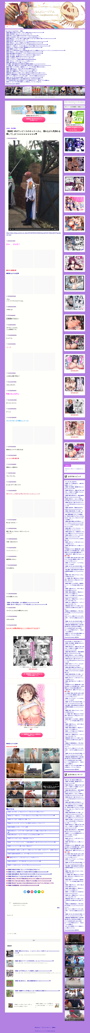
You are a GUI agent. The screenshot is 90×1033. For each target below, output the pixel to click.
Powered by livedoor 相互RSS (13, 83)
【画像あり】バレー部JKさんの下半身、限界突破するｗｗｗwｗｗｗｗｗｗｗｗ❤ (24, 47)
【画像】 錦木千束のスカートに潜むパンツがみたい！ (18, 62)
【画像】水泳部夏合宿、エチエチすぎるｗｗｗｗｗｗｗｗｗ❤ (22, 885)
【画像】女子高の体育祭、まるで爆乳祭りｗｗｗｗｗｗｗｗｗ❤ (22, 602)
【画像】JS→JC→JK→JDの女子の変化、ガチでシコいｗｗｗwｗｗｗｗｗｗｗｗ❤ (24, 77)
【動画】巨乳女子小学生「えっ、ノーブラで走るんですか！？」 (23, 869)
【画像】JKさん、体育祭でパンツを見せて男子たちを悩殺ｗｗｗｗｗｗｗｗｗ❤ (27, 872)
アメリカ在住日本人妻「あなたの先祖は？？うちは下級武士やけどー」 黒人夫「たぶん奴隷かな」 (28, 80)
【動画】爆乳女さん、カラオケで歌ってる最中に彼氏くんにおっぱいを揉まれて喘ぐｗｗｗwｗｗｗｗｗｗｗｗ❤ (31, 38)
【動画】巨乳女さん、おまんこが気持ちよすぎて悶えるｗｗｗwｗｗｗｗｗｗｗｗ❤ (24, 43)
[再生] (10, 229)
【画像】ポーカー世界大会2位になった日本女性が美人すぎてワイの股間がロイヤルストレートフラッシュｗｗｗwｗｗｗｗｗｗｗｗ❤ (35, 50)
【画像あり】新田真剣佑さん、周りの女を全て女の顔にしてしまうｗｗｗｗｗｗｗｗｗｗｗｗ (26, 74)
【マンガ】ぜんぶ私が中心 (71, 481)
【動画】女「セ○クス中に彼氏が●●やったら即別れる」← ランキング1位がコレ (24, 81)
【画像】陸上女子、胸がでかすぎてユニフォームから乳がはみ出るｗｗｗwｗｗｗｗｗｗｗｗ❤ (27, 41)
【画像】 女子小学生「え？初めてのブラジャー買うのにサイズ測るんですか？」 (23, 55)
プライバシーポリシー (46, 1027)
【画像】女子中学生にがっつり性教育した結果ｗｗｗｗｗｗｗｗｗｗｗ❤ (33, 971)
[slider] (32, 229)
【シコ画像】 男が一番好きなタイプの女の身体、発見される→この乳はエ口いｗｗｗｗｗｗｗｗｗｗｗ (28, 65)
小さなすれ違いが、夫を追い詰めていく (73, 641)
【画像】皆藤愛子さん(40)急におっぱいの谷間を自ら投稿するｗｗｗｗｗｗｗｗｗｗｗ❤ (37, 990)
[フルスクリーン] (57, 229)
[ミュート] (55, 229)
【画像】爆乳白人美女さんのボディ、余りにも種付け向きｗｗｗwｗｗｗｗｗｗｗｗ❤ (25, 32)
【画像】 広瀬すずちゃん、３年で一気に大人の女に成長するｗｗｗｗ (21, 68)
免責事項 (53, 1027)
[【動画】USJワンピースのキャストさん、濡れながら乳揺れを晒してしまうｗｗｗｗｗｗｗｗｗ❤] (35, 891)
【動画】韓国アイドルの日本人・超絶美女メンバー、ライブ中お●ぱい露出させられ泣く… (26, 66)
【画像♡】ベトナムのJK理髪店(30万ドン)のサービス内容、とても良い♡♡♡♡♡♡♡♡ (74, 835)
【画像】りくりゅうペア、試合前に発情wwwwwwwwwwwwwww (21, 59)
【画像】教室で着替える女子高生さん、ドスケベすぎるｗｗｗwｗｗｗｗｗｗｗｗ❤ (24, 53)
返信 (58, 907)
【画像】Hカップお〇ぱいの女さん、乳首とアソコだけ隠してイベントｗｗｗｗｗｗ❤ (28, 881)
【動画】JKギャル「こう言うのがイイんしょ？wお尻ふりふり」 (20, 61)
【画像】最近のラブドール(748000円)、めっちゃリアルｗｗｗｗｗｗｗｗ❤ (34, 961)
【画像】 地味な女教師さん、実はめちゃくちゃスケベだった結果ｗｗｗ (21, 69)
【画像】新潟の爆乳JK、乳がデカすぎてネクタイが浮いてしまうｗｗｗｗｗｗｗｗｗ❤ (29, 874)
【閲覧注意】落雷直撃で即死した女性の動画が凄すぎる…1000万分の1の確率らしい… (25, 78)
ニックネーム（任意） (12, 933)
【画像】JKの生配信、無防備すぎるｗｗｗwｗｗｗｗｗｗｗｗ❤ (20, 56)
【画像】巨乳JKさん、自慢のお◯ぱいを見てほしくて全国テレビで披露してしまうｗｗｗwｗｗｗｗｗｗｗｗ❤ (74, 492)
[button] (34, 185)
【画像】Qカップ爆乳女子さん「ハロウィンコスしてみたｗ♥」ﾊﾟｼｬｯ (21, 71)
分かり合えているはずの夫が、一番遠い (14, 31)
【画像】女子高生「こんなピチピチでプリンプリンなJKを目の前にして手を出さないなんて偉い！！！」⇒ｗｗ (74, 821)
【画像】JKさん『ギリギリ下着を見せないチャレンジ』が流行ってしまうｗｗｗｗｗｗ (29, 878)
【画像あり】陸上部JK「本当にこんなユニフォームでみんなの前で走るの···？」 (23, 37)
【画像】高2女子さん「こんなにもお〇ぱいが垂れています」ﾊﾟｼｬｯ (23, 876)
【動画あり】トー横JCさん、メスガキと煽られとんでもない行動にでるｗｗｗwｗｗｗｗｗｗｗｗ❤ (28, 46)
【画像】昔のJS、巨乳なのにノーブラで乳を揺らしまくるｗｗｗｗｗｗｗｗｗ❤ (26, 604)
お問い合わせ (37, 1027)
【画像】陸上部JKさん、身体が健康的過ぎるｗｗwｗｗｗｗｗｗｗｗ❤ (32, 981)
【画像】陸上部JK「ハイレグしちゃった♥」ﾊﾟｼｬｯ (17, 40)
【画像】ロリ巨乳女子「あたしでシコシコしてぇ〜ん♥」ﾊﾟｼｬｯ (20, 57)
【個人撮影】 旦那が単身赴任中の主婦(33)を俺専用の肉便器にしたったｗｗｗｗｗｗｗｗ (25, 63)
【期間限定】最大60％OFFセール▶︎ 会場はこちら (34, 119)
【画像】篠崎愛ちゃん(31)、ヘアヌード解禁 (15, 49)
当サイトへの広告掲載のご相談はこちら (75, 107)
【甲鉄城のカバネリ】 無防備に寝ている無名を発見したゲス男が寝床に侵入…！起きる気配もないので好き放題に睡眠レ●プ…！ (74, 550)
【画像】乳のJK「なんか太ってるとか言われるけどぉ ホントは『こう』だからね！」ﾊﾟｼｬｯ (30, 883)
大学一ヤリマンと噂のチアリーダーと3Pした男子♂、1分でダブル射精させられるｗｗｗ (25, 75)
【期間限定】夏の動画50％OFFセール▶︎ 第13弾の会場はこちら (74, 129)
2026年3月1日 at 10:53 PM (20, 903)
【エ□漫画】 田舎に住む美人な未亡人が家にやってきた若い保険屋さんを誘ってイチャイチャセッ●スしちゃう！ (74, 559)
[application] (33, 185)
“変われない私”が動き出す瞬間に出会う (73, 779)
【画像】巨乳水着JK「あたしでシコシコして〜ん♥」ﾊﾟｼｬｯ (19, 34)
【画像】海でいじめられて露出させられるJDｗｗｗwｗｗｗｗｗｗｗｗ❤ (22, 35)
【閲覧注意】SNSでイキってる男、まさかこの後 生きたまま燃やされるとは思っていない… (26, 72)
